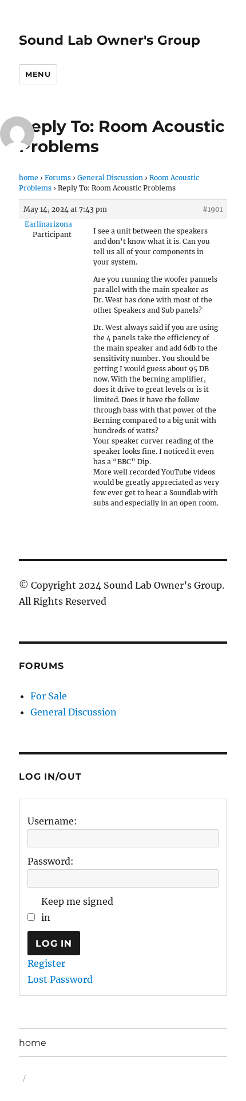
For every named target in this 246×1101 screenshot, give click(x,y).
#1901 (213, 209)
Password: (50, 861)
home (28, 177)
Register (46, 963)
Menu (37, 74)
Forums (58, 177)
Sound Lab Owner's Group (109, 40)
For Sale (48, 696)
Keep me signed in (77, 909)
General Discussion (110, 177)
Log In (53, 943)
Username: (52, 821)
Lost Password (60, 979)
